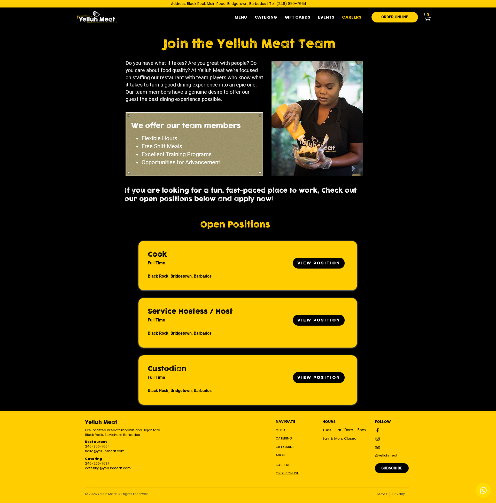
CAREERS (283, 464)
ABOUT (281, 455)
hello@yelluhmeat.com (105, 451)
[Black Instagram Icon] (377, 439)
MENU (280, 429)
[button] (428, 17)
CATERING (284, 438)
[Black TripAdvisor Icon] (377, 447)
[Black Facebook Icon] (377, 430)
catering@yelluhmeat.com (108, 468)
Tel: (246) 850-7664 (287, 3)
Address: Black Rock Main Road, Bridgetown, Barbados (218, 3)
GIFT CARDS (285, 446)
